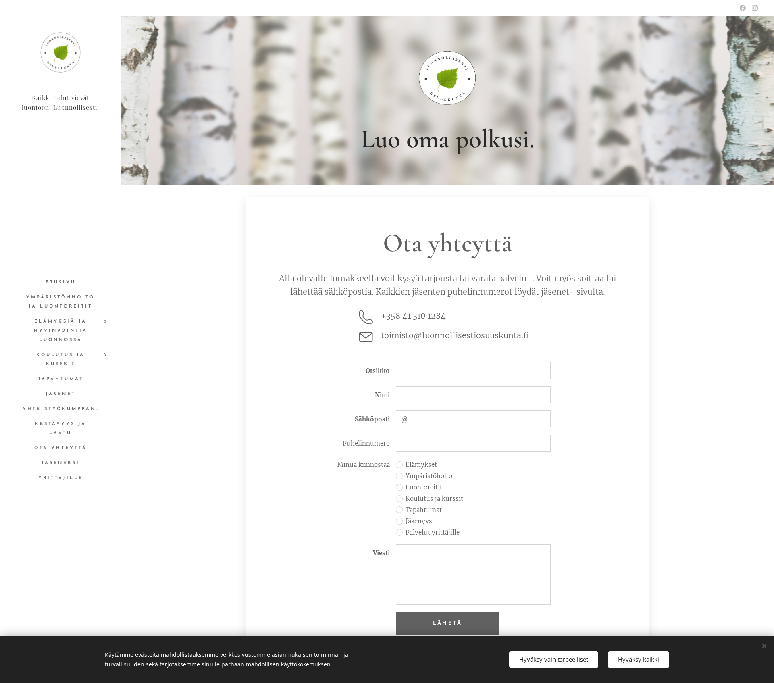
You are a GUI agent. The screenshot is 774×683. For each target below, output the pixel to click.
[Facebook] (743, 8)
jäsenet (555, 292)
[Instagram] (755, 8)
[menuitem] (60, 282)
